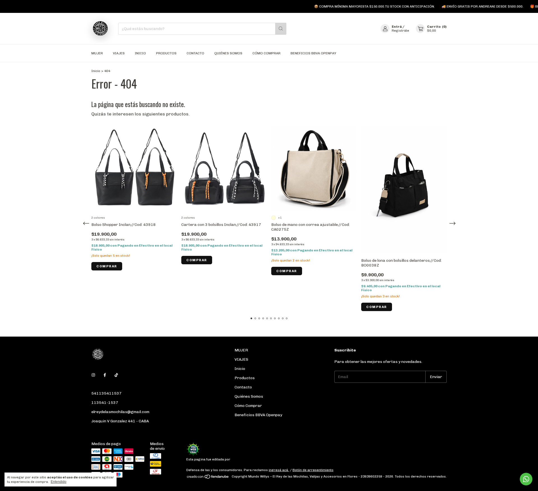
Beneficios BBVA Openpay (313, 53)
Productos (166, 53)
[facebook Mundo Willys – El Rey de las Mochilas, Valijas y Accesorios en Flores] (105, 375)
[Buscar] (280, 29)
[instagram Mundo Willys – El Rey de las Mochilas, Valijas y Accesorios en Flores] (93, 375)
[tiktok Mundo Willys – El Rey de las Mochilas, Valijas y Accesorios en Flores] (116, 375)
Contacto (195, 53)
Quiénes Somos (228, 53)
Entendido (58, 482)
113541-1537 (104, 402)
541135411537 (106, 393)
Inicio (140, 53)
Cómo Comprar (266, 53)
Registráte (400, 31)
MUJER (97, 53)
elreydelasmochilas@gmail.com (120, 411)
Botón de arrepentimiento (313, 470)
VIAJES (119, 53)
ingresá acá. (279, 470)
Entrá (397, 27)
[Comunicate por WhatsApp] (526, 479)
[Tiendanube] (208, 478)
